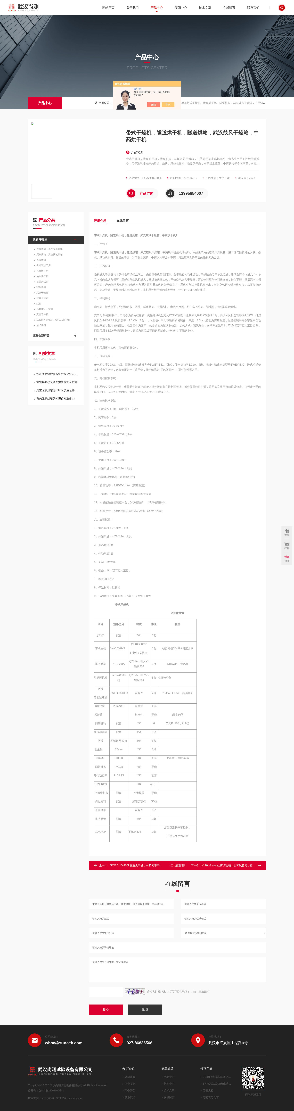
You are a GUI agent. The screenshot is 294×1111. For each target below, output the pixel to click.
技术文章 (205, 7)
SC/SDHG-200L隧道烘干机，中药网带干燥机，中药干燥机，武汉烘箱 (152, 865)
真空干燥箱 (42, 314)
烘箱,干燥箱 (40, 239)
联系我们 (253, 7)
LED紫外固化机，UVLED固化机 (53, 319)
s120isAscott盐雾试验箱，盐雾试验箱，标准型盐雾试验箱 (237, 865)
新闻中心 (181, 7)
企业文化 (130, 1083)
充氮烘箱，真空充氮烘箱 (49, 249)
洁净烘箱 (41, 325)
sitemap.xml (75, 1098)
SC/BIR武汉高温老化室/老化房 (217, 1076)
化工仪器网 (48, 1098)
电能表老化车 (211, 1097)
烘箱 (38, 303)
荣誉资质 (130, 1090)
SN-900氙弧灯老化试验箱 (217, 1083)
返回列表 (180, 865)
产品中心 (157, 7)
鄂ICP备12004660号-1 (51, 1090)
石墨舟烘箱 (42, 281)
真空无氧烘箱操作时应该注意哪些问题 (57, 390)
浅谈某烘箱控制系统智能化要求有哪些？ (57, 374)
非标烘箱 (41, 287)
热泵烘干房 (42, 270)
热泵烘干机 (42, 276)
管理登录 (61, 1098)
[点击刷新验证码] (135, 991)
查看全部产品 (41, 335)
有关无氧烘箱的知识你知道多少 (55, 398)
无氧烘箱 (41, 260)
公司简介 (130, 1076)
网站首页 (108, 7)
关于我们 (132, 7)
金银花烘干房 (43, 265)
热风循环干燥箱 (44, 309)
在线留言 (229, 7)
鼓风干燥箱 (42, 298)
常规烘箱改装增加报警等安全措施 (56, 382)
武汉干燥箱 (42, 292)
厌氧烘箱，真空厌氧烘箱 (49, 254)
